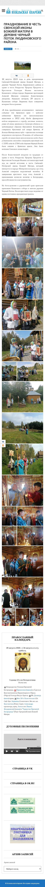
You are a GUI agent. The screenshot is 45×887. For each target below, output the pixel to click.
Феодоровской (9, 709)
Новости (8, 49)
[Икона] (22, 662)
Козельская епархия (14, 883)
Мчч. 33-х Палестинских (26, 698)
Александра (28, 704)
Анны (20, 706)
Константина (9, 704)
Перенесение (21, 690)
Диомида (37, 695)
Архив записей (9, 862)
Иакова (29, 706)
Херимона (15, 701)
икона (29, 690)
